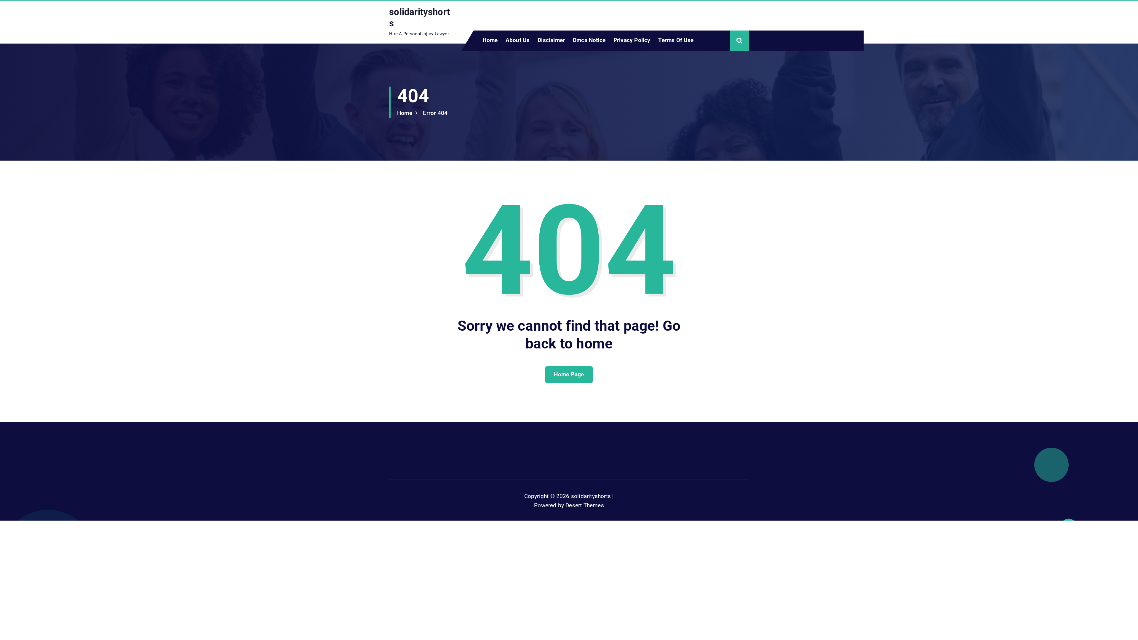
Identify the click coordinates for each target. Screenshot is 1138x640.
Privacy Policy (631, 40)
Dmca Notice (589, 40)
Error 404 (435, 113)
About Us (518, 40)
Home (490, 40)
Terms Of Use (675, 40)
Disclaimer (551, 40)
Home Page (569, 374)
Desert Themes (584, 505)
